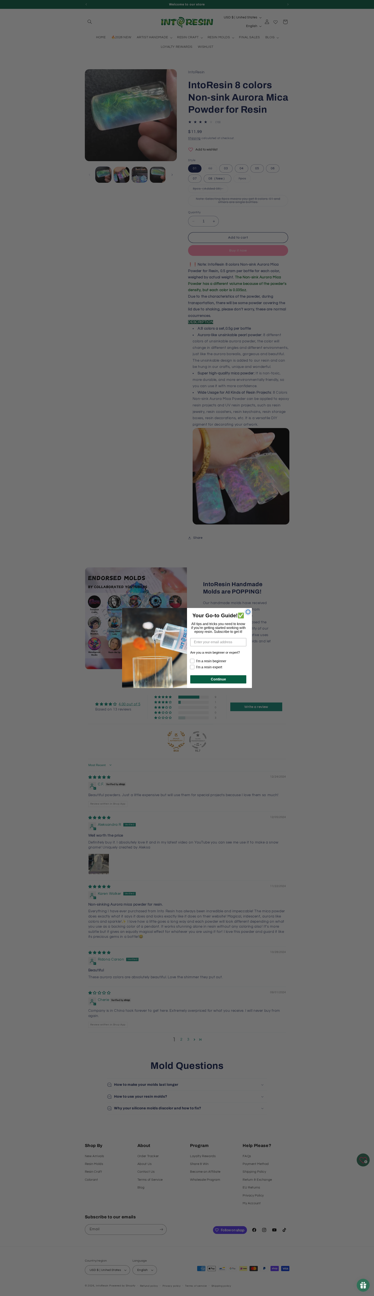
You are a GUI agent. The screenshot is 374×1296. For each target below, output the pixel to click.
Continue (218, 679)
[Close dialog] (248, 612)
